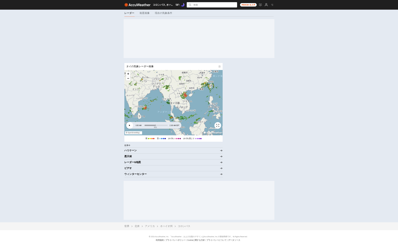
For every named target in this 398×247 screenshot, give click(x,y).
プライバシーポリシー (175, 240)
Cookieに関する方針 (196, 240)
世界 (126, 226)
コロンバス (184, 226)
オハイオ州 (166, 226)
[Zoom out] (128, 78)
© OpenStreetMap (133, 133)
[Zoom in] (128, 74)
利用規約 (160, 240)
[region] (173, 102)
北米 (137, 226)
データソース (234, 240)
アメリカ (150, 226)
